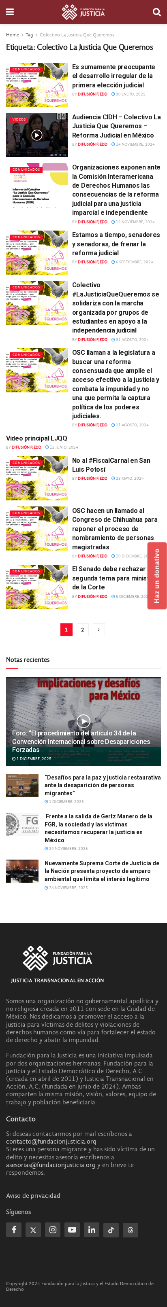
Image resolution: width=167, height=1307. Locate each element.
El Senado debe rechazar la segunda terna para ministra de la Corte (113, 578)
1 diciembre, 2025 (33, 758)
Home (12, 35)
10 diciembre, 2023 (134, 556)
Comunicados (26, 69)
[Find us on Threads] (130, 1230)
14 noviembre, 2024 (135, 144)
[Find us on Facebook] (13, 1229)
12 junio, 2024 (63, 447)
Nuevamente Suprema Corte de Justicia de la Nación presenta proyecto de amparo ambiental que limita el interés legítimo (102, 871)
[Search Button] (157, 12)
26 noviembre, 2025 (68, 887)
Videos (19, 119)
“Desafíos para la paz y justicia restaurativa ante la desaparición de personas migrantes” (103, 785)
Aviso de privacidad (33, 1195)
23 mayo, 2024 (129, 478)
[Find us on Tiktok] (111, 1230)
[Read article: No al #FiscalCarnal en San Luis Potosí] (37, 478)
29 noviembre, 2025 (68, 848)
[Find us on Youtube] (72, 1229)
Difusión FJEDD (92, 94)
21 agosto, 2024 (132, 425)
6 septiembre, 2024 (134, 262)
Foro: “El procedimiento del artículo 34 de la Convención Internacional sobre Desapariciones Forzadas (81, 741)
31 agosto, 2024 (132, 339)
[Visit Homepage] (83, 12)
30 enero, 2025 (130, 94)
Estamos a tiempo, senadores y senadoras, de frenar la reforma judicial (116, 244)
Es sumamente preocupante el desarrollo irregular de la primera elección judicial (113, 76)
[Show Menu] (10, 12)
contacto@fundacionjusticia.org (51, 1141)
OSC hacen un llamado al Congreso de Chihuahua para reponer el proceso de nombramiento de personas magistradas (115, 529)
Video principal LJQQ (36, 438)
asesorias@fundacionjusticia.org (51, 1165)
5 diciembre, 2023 (133, 596)
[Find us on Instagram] (52, 1229)
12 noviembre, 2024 (135, 222)
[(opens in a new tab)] (37, 135)
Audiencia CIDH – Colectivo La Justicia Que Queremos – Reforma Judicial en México (116, 126)
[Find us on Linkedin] (91, 1229)
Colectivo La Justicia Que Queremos (77, 35)
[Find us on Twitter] (33, 1229)
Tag (29, 35)
